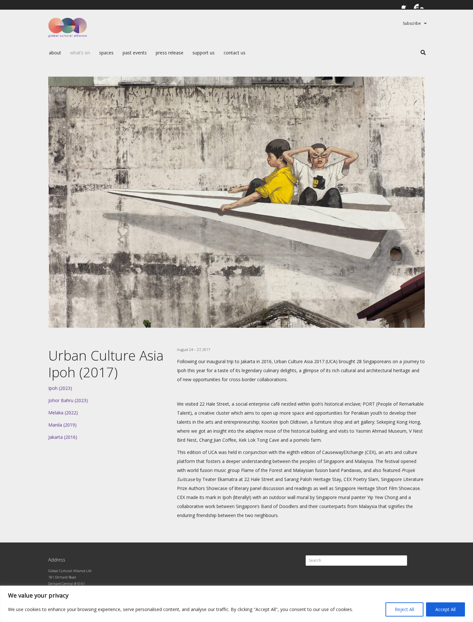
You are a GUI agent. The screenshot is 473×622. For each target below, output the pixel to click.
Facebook (405, 5)
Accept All (445, 609)
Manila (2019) (62, 425)
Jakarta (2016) (62, 437)
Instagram (424, 5)
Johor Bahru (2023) (68, 400)
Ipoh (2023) (60, 388)
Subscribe (412, 23)
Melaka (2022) (63, 413)
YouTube (415, 5)
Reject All (404, 609)
